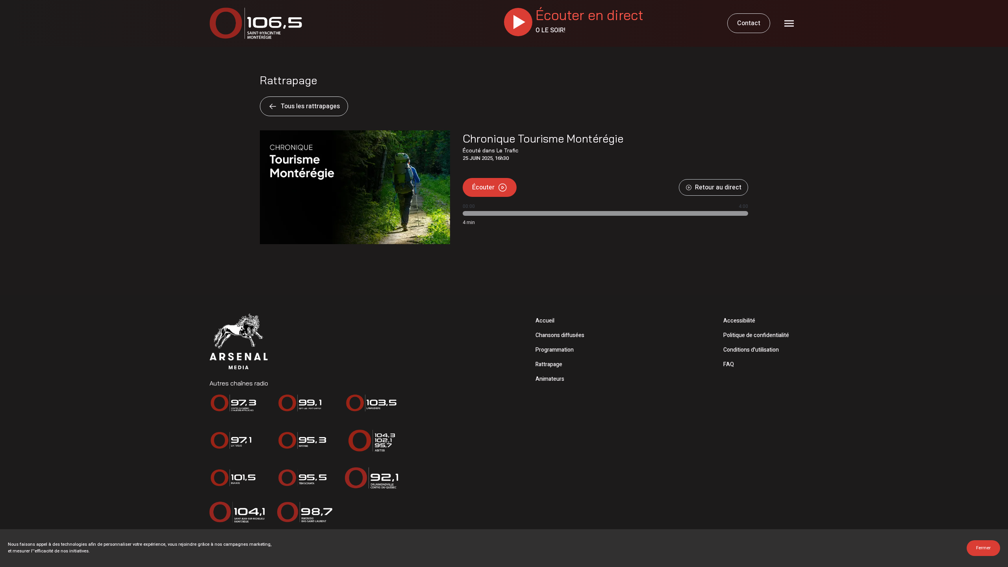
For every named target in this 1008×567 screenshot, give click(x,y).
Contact (748, 23)
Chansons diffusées (560, 335)
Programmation (555, 350)
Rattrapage (549, 364)
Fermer (983, 548)
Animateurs (550, 379)
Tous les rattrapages (310, 106)
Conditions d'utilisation (751, 350)
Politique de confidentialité (756, 335)
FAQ (728, 364)
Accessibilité (739, 321)
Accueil (545, 321)
